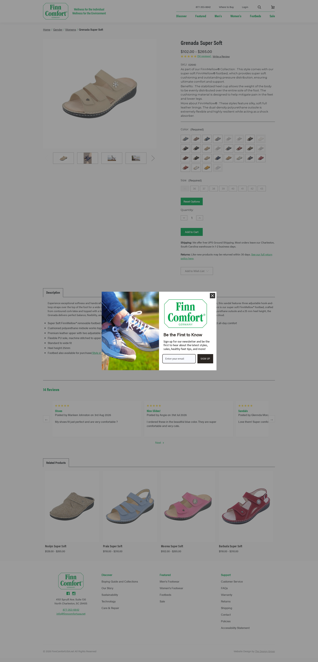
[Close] (212, 296)
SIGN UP (205, 358)
